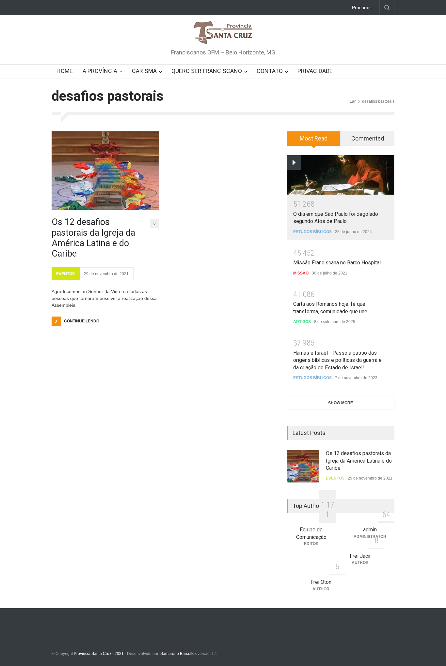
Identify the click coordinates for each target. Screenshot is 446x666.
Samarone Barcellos (178, 653)
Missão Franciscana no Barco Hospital (337, 262)
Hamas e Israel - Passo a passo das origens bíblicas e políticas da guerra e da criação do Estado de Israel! (337, 360)
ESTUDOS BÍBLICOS (312, 231)
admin (370, 529)
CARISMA (144, 70)
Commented (367, 138)
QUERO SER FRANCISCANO (206, 70)
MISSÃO (301, 273)
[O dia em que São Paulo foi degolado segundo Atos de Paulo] (340, 175)
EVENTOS (65, 274)
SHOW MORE (340, 403)
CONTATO (270, 70)
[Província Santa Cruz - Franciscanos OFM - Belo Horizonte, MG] (223, 33)
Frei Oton (321, 582)
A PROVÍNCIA (100, 70)
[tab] (314, 140)
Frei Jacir (360, 556)
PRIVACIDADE (315, 70)
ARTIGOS (302, 321)
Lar (353, 101)
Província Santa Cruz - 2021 (99, 653)
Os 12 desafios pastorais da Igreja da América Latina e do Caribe (93, 238)
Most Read (313, 138)
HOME (64, 70)
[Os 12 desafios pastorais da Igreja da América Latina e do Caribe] (105, 170)
